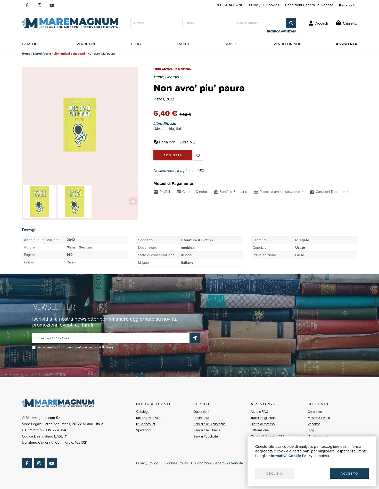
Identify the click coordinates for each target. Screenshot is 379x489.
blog (136, 44)
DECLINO (274, 473)
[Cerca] (291, 23)
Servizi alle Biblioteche (209, 424)
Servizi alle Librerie (206, 430)
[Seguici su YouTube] (52, 5)
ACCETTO (349, 473)
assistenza (346, 44)
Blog (311, 430)
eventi (183, 44)
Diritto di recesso (263, 424)
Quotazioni (201, 411)
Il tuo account (145, 424)
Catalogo (142, 411)
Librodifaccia (42, 53)
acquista (172, 155)
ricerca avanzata (281, 31)
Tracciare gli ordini (263, 417)
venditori (86, 44)
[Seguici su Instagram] (39, 5)
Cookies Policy (176, 463)
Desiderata (201, 417)
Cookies (272, 5)
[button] (133, 201)
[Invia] (195, 338)
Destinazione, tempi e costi (176, 170)
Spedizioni (143, 430)
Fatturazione (260, 430)
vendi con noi (287, 44)
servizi (231, 44)
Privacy (254, 5)
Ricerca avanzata (148, 417)
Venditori (314, 424)
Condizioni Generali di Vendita (309, 5)
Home (26, 53)
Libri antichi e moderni (69, 53)
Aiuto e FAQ (259, 411)
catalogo (31, 44)
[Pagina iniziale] (70, 23)
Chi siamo (315, 411)
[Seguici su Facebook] (27, 5)
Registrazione (229, 5)
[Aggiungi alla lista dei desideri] (198, 155)
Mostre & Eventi (319, 417)
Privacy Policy (147, 463)
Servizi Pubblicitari (206, 436)
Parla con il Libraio (175, 142)
